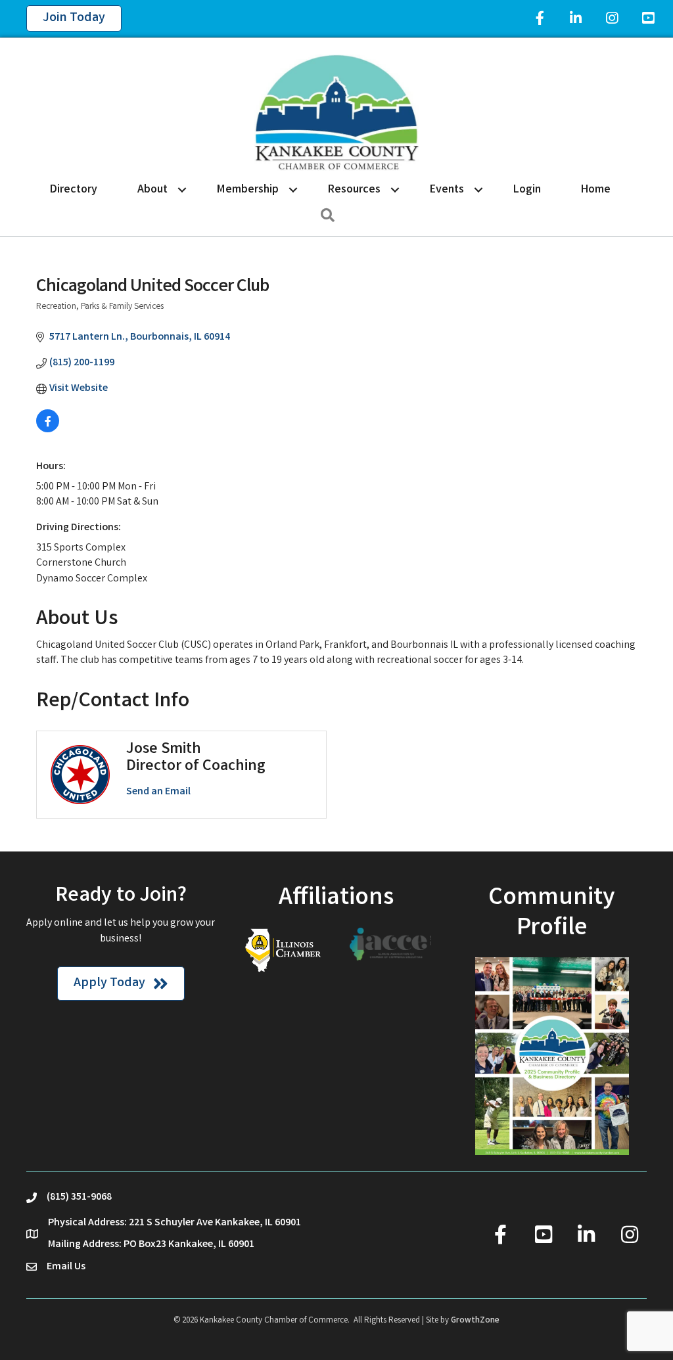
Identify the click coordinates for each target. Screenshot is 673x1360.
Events (447, 189)
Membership (248, 189)
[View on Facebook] (47, 430)
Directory (73, 189)
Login (527, 189)
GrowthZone (475, 1321)
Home (596, 189)
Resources (354, 189)
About (152, 189)
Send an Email (158, 792)
